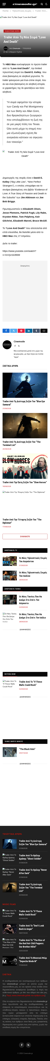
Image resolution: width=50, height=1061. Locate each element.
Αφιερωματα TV (10, 550)
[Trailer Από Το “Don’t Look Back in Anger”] (10, 929)
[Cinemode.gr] (25, 4)
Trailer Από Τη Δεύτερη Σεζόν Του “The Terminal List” (30, 887)
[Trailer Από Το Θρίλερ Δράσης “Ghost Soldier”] (10, 858)
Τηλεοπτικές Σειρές (12, 31)
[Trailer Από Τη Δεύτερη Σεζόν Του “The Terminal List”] (25, 425)
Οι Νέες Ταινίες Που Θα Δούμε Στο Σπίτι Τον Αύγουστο (30, 599)
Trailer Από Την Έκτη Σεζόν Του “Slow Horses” (25, 482)
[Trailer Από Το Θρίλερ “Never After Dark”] (10, 873)
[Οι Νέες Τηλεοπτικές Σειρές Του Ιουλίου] (10, 575)
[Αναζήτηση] (41, 4)
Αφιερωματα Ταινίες (12, 589)
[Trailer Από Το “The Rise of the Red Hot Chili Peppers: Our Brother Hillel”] (10, 943)
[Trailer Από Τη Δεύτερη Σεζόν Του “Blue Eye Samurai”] (25, 385)
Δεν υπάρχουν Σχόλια (14, 52)
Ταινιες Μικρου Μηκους (13, 741)
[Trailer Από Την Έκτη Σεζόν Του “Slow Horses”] (25, 466)
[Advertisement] (25, 293)
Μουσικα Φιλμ (9, 674)
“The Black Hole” (27, 749)
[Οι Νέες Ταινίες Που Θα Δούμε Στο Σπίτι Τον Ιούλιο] (10, 617)
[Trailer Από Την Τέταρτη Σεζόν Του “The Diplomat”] (25, 503)
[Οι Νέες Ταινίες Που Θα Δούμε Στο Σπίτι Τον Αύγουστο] (10, 599)
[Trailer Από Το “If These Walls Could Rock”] (10, 685)
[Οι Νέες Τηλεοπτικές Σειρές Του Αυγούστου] (10, 561)
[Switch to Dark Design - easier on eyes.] (46, 4)
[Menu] (4, 4)
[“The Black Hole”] (10, 752)
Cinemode (16, 48)
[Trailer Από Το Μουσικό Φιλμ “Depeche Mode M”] (10, 961)
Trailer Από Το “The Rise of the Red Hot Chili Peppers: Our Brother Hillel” (32, 943)
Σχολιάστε (25, 536)
